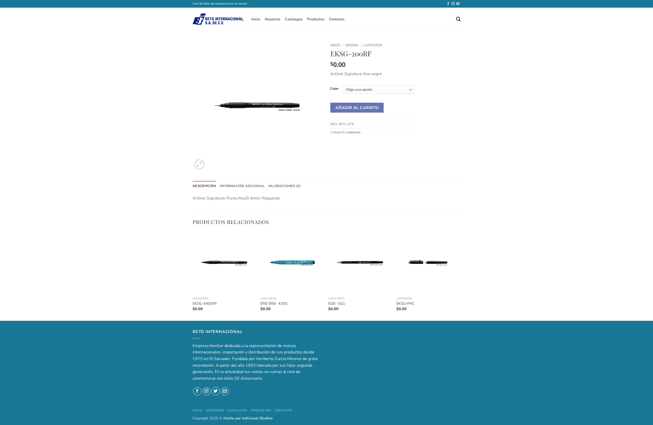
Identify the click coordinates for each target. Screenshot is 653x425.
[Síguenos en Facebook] (448, 4)
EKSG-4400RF (205, 303)
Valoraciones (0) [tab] (284, 186)
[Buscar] (458, 19)
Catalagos (294, 19)
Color (334, 89)
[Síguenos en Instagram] (453, 4)
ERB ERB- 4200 (273, 303)
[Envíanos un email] (457, 4)
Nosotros (272, 19)
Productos (315, 19)
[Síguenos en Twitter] (215, 391)
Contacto (336, 19)
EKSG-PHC (405, 303)
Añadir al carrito (357, 107)
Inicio (255, 19)
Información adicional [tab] (242, 186)
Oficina (351, 45)
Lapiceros (372, 45)
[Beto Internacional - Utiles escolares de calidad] (218, 19)
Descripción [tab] (204, 186)
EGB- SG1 (336, 303)
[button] (199, 164)
